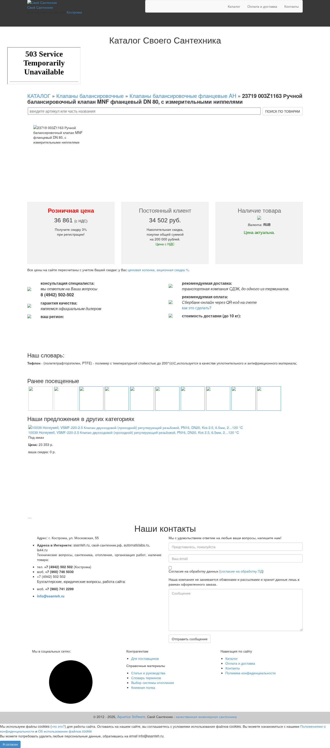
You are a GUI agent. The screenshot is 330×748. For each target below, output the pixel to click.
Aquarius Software (131, 716)
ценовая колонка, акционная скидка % (158, 269)
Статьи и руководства (148, 672)
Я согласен (10, 744)
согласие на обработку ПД (241, 571)
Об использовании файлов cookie (65, 731)
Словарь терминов (146, 677)
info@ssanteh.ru (51, 596)
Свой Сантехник (40, 7)
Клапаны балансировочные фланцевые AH (182, 95)
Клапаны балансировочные (90, 95)
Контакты (291, 6)
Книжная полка (143, 687)
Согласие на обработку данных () (216, 571)
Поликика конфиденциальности (250, 672)
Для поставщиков (145, 658)
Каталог (234, 6)
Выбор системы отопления (152, 682)
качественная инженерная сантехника (206, 716)
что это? (58, 726)
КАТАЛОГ (38, 95)
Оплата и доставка (262, 6)
